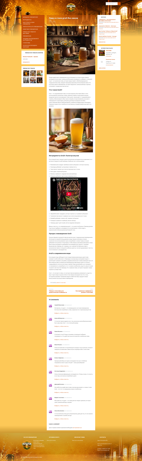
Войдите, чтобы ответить (62, 313)
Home (50, 21)
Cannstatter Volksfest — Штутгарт (107, 26)
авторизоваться (77, 427)
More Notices (102, 42)
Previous (51, 289)
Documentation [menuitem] (111, 457)
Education (109, 56)
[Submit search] (119, 3)
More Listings (102, 68)
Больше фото (26, 62)
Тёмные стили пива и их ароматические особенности (58, 291)
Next (92, 289)
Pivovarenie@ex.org (104, 450)
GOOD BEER (108, 50)
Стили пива (63, 282)
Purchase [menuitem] (118, 457)
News (54, 21)
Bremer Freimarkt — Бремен (30, 56)
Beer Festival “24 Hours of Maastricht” (108, 31)
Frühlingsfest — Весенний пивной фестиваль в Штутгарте (107, 20)
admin (58, 282)
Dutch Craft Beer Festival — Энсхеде (107, 36)
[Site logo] (71, 12)
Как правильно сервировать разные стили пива (84, 291)
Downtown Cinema (110, 59)
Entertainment (110, 65)
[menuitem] (33, 17)
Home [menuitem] (106, 457)
